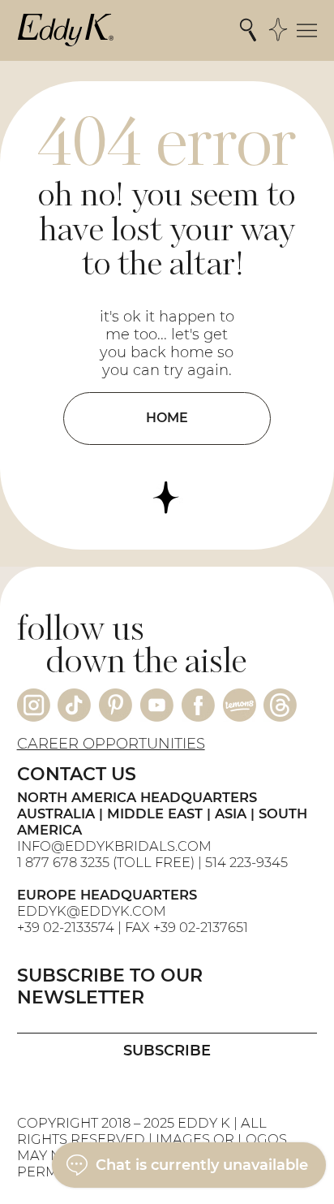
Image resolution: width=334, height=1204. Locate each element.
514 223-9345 (246, 862)
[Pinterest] (115, 705)
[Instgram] (33, 705)
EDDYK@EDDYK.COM (91, 911)
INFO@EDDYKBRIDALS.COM (116, 846)
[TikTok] (74, 705)
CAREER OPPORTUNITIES (111, 744)
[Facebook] (198, 705)
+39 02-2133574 (65, 927)
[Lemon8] (239, 705)
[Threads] (280, 705)
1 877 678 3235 (63, 862)
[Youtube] (156, 705)
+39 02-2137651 (200, 927)
